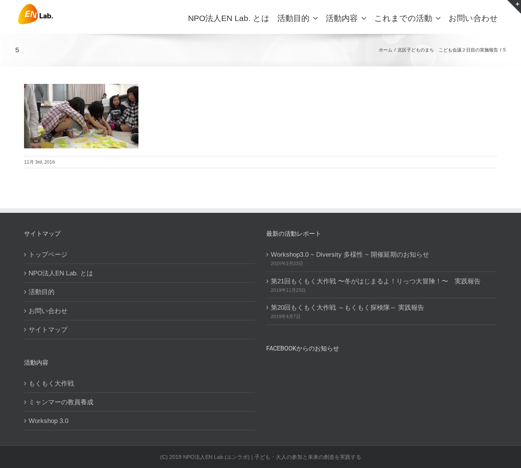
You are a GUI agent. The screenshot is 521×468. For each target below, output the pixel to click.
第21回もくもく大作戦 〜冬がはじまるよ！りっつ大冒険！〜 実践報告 (376, 281)
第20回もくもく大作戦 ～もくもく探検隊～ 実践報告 (347, 307)
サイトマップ (48, 329)
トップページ (48, 254)
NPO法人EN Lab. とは (61, 273)
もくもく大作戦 (51, 383)
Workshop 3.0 (48, 420)
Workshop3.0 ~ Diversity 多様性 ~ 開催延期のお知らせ (350, 254)
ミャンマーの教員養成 (61, 402)
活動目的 (42, 291)
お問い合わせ (48, 310)
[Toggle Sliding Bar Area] (514, 7)
